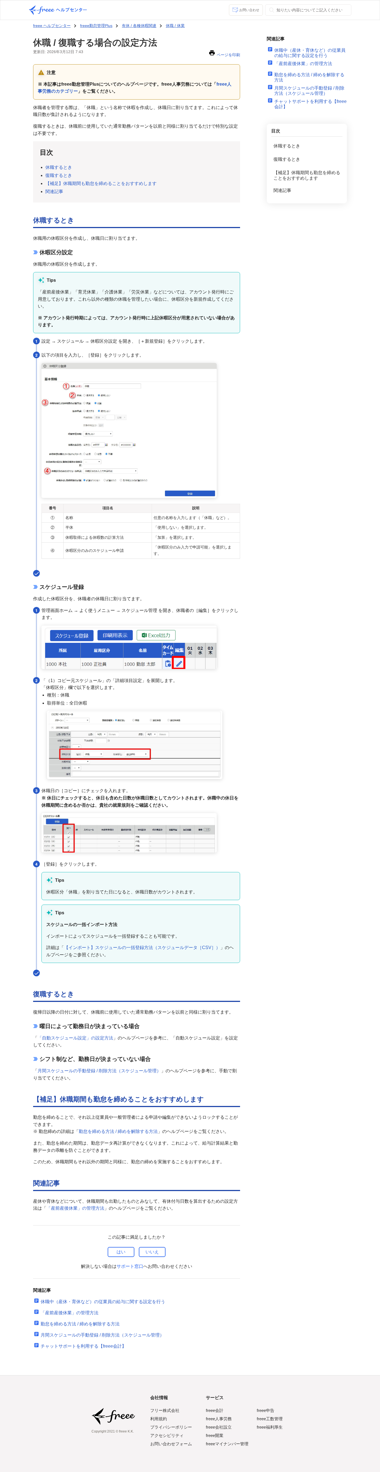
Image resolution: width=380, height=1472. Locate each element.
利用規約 (158, 1418)
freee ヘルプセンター (52, 25)
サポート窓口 (130, 1266)
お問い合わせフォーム (171, 1443)
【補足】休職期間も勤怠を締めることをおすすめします (101, 183)
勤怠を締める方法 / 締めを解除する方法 (118, 1131)
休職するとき (58, 167)
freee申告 (265, 1410)
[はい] (121, 1252)
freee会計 (214, 1410)
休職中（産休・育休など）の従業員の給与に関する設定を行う (103, 1301)
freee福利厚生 (270, 1427)
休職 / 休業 (175, 25)
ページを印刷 (228, 55)
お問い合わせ (249, 10)
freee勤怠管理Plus (96, 25)
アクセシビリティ (167, 1435)
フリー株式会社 (164, 1410)
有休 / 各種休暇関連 (139, 25)
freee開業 (214, 1435)
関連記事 (54, 191)
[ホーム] (58, 10)
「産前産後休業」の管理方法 (75, 1208)
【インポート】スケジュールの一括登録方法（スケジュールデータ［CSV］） (142, 947)
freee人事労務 (219, 1418)
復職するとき (58, 175)
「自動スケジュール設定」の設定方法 (75, 1038)
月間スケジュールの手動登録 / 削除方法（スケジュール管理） (99, 1070)
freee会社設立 (219, 1427)
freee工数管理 (270, 1418)
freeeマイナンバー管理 (227, 1443)
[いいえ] (152, 1252)
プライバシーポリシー (171, 1427)
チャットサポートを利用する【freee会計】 (83, 1346)
